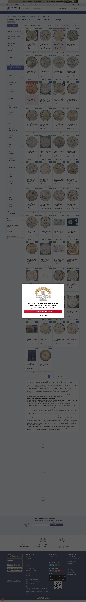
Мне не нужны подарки (43, 315)
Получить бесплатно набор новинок (43, 311)
